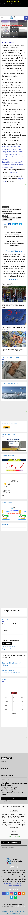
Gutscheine (10, 4)
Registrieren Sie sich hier (10, 649)
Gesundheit (5, 25)
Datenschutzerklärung (13, 913)
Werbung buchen (20, 5)
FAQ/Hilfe (2, 4)
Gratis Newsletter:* (7, 776)
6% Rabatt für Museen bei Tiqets (14, 807)
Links (15, 4)
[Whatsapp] (15, 897)
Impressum (18, 911)
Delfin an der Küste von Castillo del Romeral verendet (14, 244)
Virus (10, 219)
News (10, 25)
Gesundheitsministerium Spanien (12, 213)
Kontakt (11, 911)
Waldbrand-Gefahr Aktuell (10, 435)
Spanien (19, 217)
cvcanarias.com (13, 172)
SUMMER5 (14, 810)
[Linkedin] (15, 893)
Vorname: (4, 761)
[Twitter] (7, 893)
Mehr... (3, 495)
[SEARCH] (25, 846)
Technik (5, 219)
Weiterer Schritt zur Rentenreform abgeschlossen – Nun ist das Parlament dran (13, 305)
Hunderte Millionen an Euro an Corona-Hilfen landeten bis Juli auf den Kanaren (13, 350)
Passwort (5, 630)
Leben (13, 217)
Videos (14, 908)
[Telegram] (11, 897)
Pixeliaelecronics (20, 906)
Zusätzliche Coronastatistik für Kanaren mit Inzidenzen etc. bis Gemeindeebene (12, 164)
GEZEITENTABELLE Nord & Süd (10, 383)
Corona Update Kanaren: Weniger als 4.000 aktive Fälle (14, 328)
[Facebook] (4, 893)
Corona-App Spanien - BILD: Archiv (12, 209)
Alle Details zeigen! (14, 834)
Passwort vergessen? (9, 647)
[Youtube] (19, 893)
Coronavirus (6, 217)
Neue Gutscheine (7, 502)
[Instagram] (11, 893)
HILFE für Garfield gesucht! (10, 357)
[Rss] (23, 893)
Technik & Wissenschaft (17, 25)
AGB (24, 911)
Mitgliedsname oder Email (10, 624)
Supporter (5, 613)
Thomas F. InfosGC (14, 251)
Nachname (4, 768)
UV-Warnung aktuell (8, 455)
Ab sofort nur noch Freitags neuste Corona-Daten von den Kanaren (14, 235)
